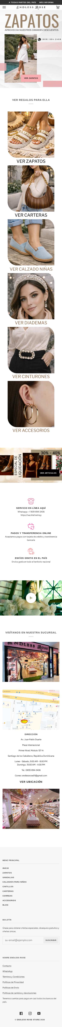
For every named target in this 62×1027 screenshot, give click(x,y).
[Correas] (31, 352)
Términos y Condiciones (13, 977)
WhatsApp (8, 971)
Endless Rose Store (28, 1020)
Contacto (7, 966)
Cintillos (8, 886)
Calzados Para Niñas (15, 882)
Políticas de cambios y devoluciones (19, 993)
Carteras (8, 891)
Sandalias (8, 877)
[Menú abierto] (7, 7)
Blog (5, 905)
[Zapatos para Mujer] (31, 137)
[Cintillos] (31, 299)
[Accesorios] (31, 406)
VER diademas (31, 78)
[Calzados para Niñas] (31, 245)
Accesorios (9, 900)
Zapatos (7, 873)
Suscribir (50, 940)
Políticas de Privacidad (13, 982)
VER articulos (48, 473)
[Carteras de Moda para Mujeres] (31, 191)
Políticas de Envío (11, 987)
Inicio (6, 868)
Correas (7, 896)
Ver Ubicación (31, 781)
